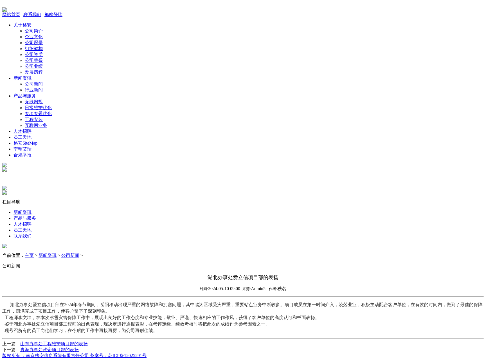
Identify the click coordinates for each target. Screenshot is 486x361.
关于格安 (23, 25)
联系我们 (32, 14)
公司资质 (34, 54)
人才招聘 (23, 131)
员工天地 (23, 137)
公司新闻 (34, 84)
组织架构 (34, 48)
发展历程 (34, 72)
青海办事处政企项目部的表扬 (49, 349)
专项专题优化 (38, 113)
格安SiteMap (25, 143)
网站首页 (11, 14)
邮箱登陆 (53, 14)
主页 (29, 255)
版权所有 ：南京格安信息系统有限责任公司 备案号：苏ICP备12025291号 (74, 355)
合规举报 (23, 155)
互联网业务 (36, 125)
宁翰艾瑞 (23, 149)
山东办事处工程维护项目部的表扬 (54, 343)
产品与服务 (25, 95)
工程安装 (34, 119)
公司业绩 (34, 66)
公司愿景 (34, 42)
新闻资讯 (23, 78)
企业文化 (34, 36)
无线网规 (34, 101)
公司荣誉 (34, 60)
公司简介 (34, 30)
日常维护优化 (38, 107)
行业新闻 (34, 90)
